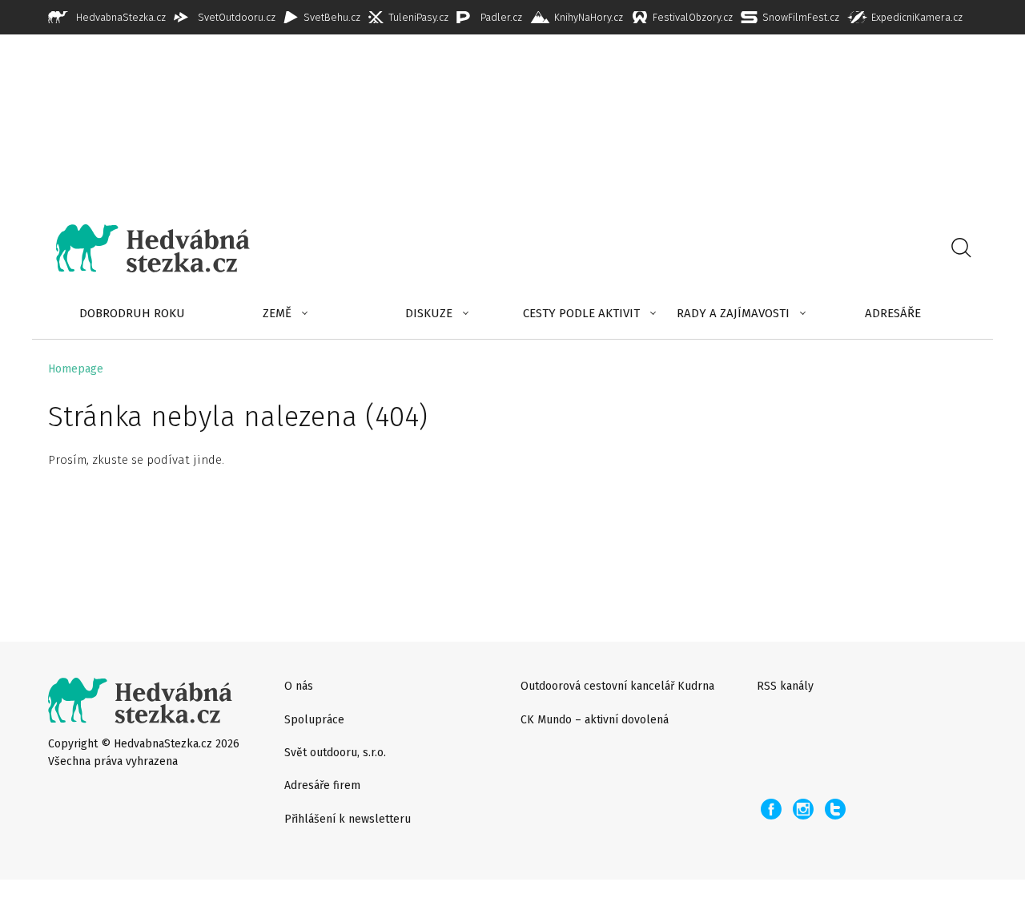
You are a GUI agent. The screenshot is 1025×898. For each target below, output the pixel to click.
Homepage (75, 369)
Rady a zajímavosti (733, 313)
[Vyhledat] (961, 248)
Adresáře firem (322, 785)
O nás (298, 686)
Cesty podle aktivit (581, 313)
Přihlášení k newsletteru (347, 819)
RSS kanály (785, 686)
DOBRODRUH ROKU (132, 313)
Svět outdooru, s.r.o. (335, 752)
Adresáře (893, 313)
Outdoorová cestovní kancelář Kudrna (617, 686)
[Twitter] (835, 809)
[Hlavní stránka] (141, 248)
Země (277, 313)
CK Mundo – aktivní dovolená (595, 720)
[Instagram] (803, 809)
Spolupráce (314, 720)
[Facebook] (771, 809)
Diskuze (428, 313)
